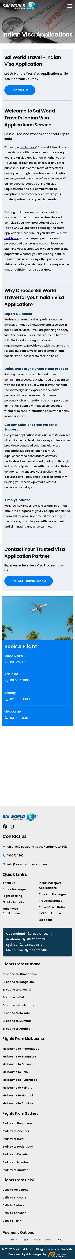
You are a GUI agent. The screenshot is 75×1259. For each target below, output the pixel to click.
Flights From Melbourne (23, 1038)
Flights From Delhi (18, 1179)
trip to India (28, 147)
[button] (69, 6)
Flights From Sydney (20, 1113)
